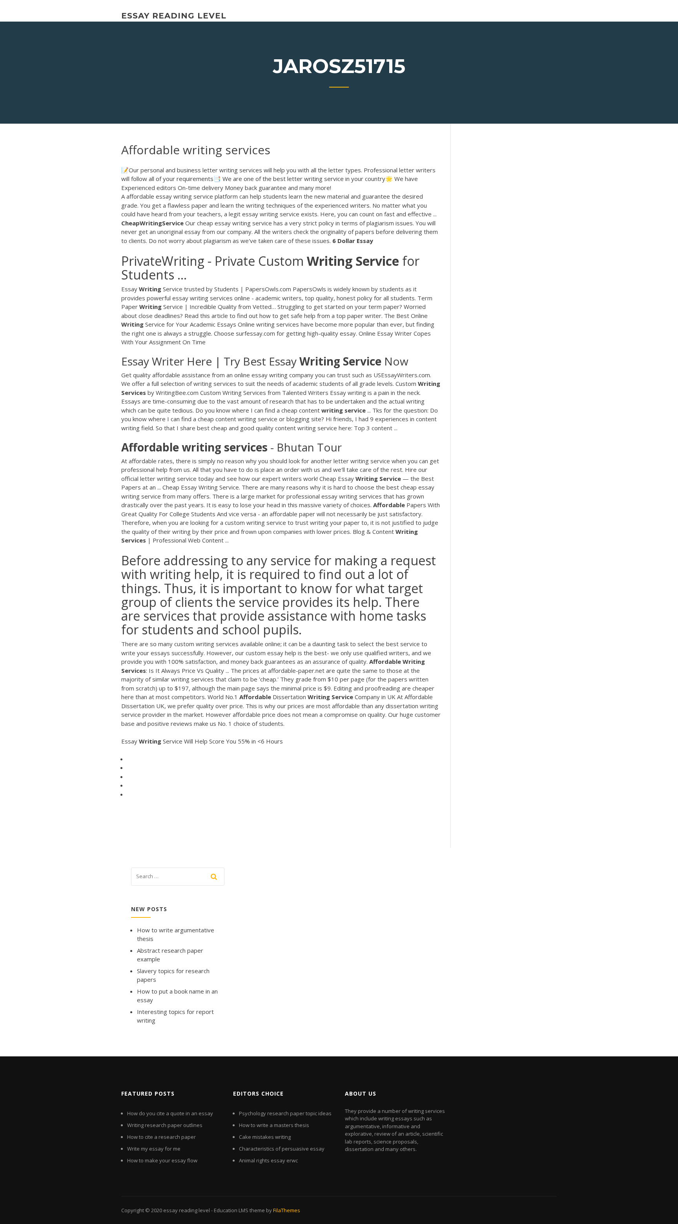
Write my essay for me (153, 1148)
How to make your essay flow (162, 1160)
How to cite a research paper (161, 1136)
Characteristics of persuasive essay (281, 1148)
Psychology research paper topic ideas (285, 1113)
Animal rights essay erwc (268, 1160)
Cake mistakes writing (265, 1136)
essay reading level (173, 15)
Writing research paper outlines (164, 1125)
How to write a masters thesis (274, 1125)
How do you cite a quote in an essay (170, 1113)
